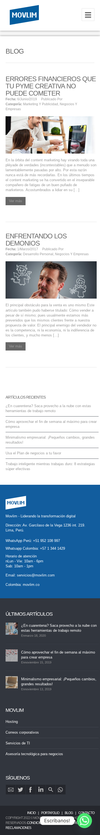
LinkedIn (41, 789)
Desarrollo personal (38, 254)
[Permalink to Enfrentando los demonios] (51, 280)
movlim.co (31, 585)
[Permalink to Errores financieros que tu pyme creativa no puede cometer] (51, 135)
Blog (69, 813)
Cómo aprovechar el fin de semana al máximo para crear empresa (58, 654)
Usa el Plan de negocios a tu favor (33, 453)
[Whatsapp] (84, 820)
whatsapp (61, 789)
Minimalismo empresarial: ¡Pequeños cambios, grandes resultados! (58, 681)
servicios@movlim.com (36, 575)
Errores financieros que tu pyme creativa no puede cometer (51, 86)
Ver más (15, 201)
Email (11, 789)
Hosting (12, 722)
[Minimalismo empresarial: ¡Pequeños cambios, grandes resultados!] (12, 682)
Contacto (86, 813)
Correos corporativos (22, 732)
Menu (88, 14)
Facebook (31, 789)
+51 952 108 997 (46, 541)
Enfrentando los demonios (36, 239)
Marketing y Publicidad (40, 104)
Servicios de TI (18, 743)
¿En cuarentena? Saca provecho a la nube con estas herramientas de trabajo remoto (59, 628)
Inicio (31, 813)
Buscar (51, 789)
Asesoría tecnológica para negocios (34, 754)
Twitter (21, 789)
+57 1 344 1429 (52, 548)
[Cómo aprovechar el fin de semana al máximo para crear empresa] (12, 655)
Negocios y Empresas (72, 254)
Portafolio (50, 813)
